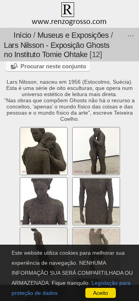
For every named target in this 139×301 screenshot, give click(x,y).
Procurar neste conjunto (53, 66)
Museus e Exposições (73, 35)
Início (22, 35)
